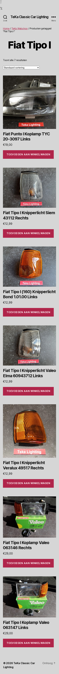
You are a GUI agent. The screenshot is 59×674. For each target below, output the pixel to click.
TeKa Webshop (19, 28)
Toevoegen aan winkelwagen (28, 154)
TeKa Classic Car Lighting (29, 17)
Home (6, 28)
